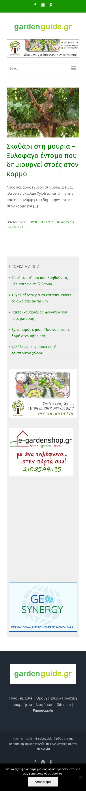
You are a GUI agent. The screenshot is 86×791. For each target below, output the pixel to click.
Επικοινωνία (43, 710)
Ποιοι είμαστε (20, 698)
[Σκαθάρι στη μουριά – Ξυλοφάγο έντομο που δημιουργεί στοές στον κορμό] (43, 112)
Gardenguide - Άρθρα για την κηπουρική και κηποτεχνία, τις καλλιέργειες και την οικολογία (43, 743)
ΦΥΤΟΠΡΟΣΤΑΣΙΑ (42, 222)
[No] (80, 777)
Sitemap (64, 704)
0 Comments (65, 222)
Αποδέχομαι (43, 782)
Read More (14, 227)
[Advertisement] (43, 529)
